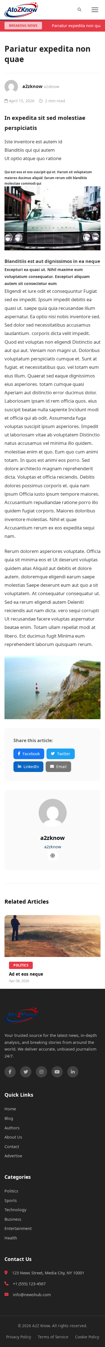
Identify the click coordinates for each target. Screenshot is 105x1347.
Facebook (31, 753)
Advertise (13, 1155)
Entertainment (18, 1228)
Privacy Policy (18, 1336)
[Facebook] (10, 1071)
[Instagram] (41, 1071)
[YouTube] (57, 1071)
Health (10, 1238)
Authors (12, 1127)
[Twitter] (25, 1071)
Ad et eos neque (26, 974)
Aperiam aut (17, 392)
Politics (11, 1191)
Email (61, 766)
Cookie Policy (87, 1336)
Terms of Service (53, 1336)
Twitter (63, 753)
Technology (15, 1209)
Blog (8, 1118)
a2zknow (32, 86)
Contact (11, 1146)
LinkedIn (31, 766)
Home (10, 1108)
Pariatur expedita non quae (78, 25)
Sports (10, 1200)
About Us (13, 1137)
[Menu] (95, 9)
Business (12, 1219)
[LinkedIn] (72, 1071)
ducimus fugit (42, 636)
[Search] (79, 9)
